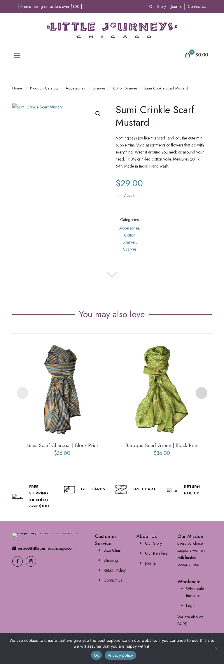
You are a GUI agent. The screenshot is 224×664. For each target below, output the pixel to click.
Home (17, 88)
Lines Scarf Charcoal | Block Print (62, 445)
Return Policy (115, 570)
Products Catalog (44, 88)
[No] (217, 648)
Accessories (75, 88)
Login (190, 605)
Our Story (157, 6)
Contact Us (197, 6)
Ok (96, 655)
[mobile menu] (17, 56)
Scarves (99, 88)
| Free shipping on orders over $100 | (50, 6)
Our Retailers (156, 553)
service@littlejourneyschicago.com (45, 548)
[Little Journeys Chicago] (112, 30)
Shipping (111, 560)
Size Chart (112, 550)
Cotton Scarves (125, 88)
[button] (98, 114)
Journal (177, 6)
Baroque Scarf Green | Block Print (161, 445)
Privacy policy (120, 655)
